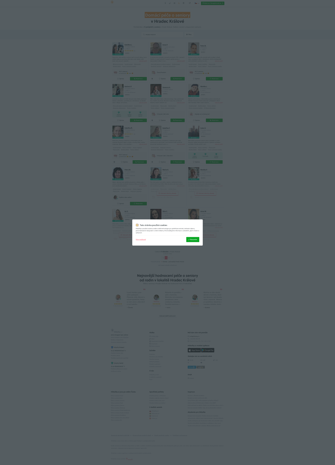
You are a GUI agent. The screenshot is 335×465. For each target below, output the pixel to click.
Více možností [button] (141, 239)
